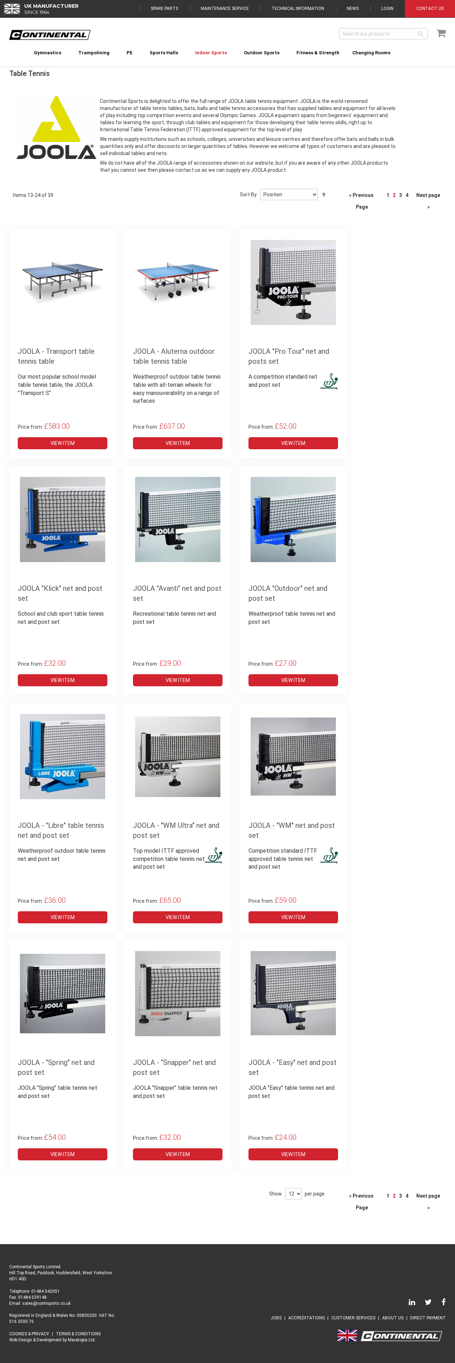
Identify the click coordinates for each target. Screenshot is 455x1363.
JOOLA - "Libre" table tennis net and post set (61, 830)
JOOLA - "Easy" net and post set (292, 1067)
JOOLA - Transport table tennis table (56, 356)
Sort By (248, 194)
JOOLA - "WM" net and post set (291, 830)
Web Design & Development (35, 1339)
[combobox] (383, 33)
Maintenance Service (225, 8)
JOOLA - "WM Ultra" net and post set (176, 830)
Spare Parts (164, 8)
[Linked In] (407, 1303)
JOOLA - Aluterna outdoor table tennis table (174, 356)
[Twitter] (424, 1303)
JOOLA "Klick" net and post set (60, 593)
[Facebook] (439, 1303)
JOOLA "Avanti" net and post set (177, 593)
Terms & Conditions (78, 1333)
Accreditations (306, 1317)
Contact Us (430, 8)
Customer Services (353, 1317)
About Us (392, 1317)
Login (387, 8)
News (353, 8)
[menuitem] (47, 53)
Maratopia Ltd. (82, 1339)
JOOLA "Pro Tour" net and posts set (288, 356)
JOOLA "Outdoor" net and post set (287, 593)
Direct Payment (428, 1317)
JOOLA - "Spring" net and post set (56, 1067)
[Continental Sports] (50, 35)
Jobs (276, 1317)
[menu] (227, 48)
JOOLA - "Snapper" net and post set (174, 1067)
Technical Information (298, 8)
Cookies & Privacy (29, 1333)
